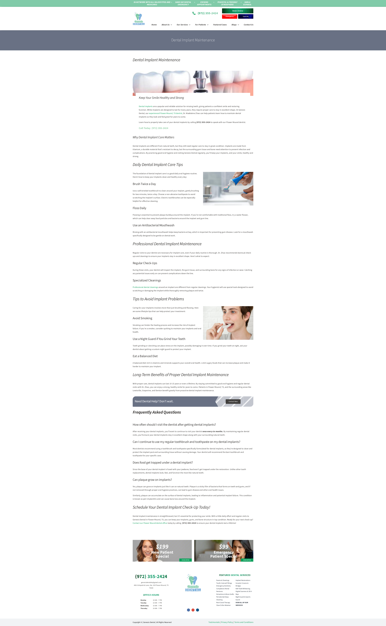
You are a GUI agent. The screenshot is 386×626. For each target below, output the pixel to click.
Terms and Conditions (243, 622)
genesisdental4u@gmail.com (151, 582)
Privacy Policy (227, 622)
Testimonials (214, 622)
